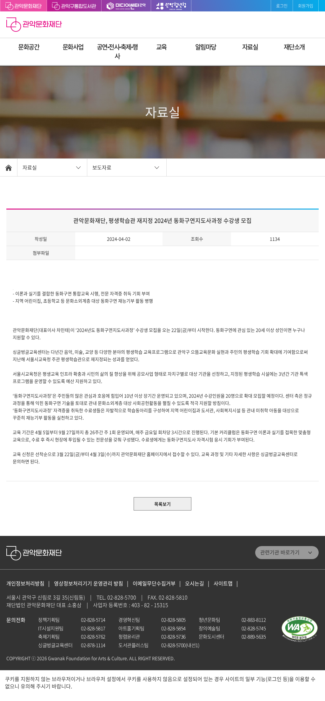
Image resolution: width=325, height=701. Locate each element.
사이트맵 (223, 583)
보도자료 (101, 167)
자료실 (250, 46)
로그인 (282, 6)
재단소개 (294, 46)
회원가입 (305, 6)
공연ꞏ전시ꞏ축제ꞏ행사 (117, 51)
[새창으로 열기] (74, 5)
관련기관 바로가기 (280, 552)
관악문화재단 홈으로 (34, 25)
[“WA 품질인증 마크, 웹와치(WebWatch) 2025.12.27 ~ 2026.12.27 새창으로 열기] (300, 629)
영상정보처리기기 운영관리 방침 (88, 583)
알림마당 (205, 46)
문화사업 (73, 46)
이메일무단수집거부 (154, 583)
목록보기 (162, 504)
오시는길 (194, 583)
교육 (161, 46)
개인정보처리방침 (25, 583)
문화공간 (28, 46)
